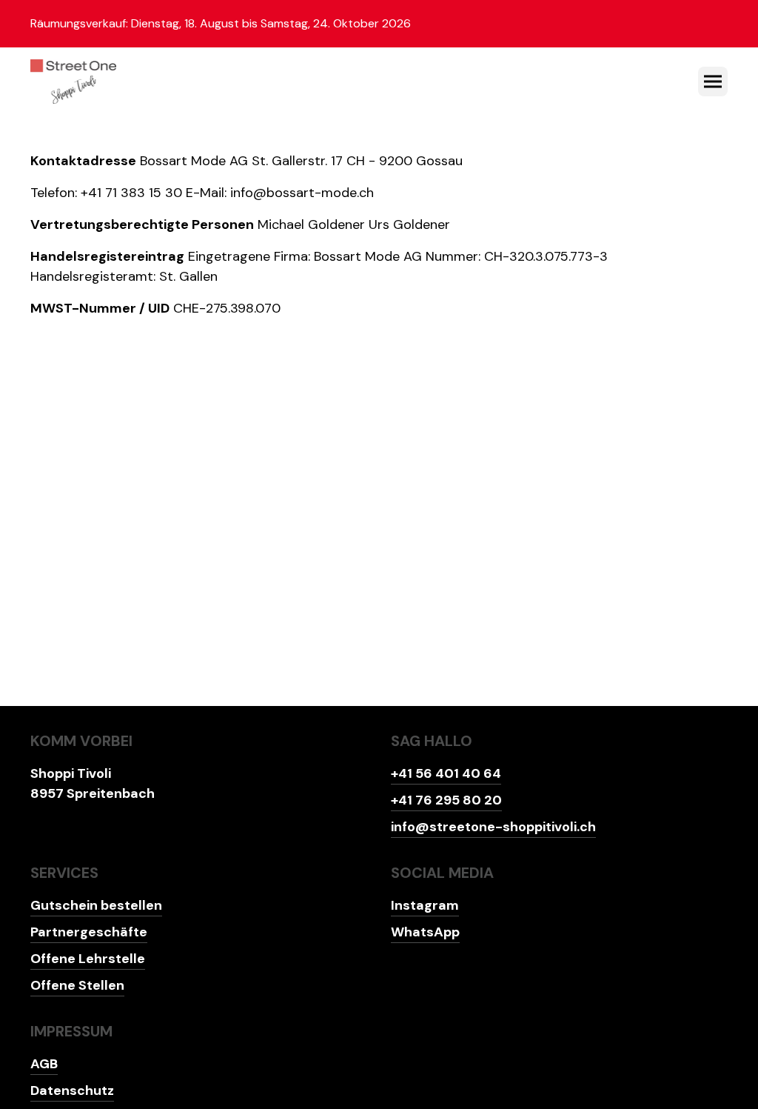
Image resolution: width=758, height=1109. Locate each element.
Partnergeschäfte (88, 932)
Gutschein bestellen (96, 905)
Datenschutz (72, 1090)
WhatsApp (425, 932)
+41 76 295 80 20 (446, 800)
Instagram (425, 905)
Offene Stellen (77, 985)
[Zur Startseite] (73, 81)
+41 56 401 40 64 (446, 773)
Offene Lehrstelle (87, 959)
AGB (44, 1064)
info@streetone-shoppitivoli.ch (493, 827)
